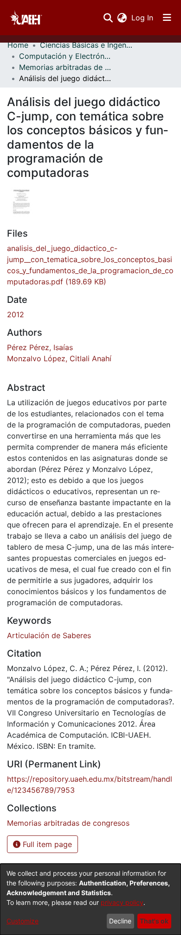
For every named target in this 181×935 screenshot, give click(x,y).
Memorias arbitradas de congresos (65, 67)
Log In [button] (142, 17)
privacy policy (122, 902)
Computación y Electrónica (65, 56)
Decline (120, 921)
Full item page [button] (46, 844)
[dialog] (90, 899)
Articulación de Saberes (49, 635)
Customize (22, 921)
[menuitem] (122, 17)
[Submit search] (108, 17)
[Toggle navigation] (167, 17)
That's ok (154, 921)
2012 (15, 314)
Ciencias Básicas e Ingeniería (86, 45)
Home (17, 45)
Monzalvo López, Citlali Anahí (59, 358)
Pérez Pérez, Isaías (40, 347)
